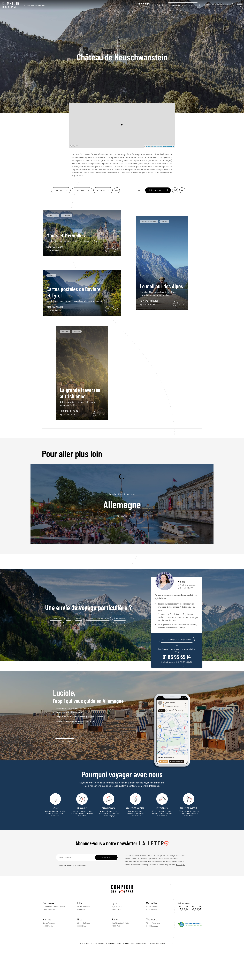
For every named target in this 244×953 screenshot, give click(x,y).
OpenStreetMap (157, 147)
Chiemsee (55, 624)
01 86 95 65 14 (177, 656)
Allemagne (122, 500)
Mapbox (148, 147)
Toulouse (151, 919)
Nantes (47, 919)
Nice (79, 919)
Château (120, 624)
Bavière (78, 618)
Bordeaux (48, 903)
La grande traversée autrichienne (80, 392)
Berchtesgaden (119, 618)
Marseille (151, 903)
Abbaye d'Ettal (56, 618)
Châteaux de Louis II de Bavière (98, 618)
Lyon (115, 903)
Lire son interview (185, 588)
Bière (68, 618)
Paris (115, 919)
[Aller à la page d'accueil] (11, 5)
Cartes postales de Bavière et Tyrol (73, 292)
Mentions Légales (114, 943)
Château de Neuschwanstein (91, 624)
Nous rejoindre (98, 943)
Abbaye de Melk (70, 624)
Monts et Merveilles (65, 235)
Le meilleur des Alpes (161, 286)
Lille (79, 903)
